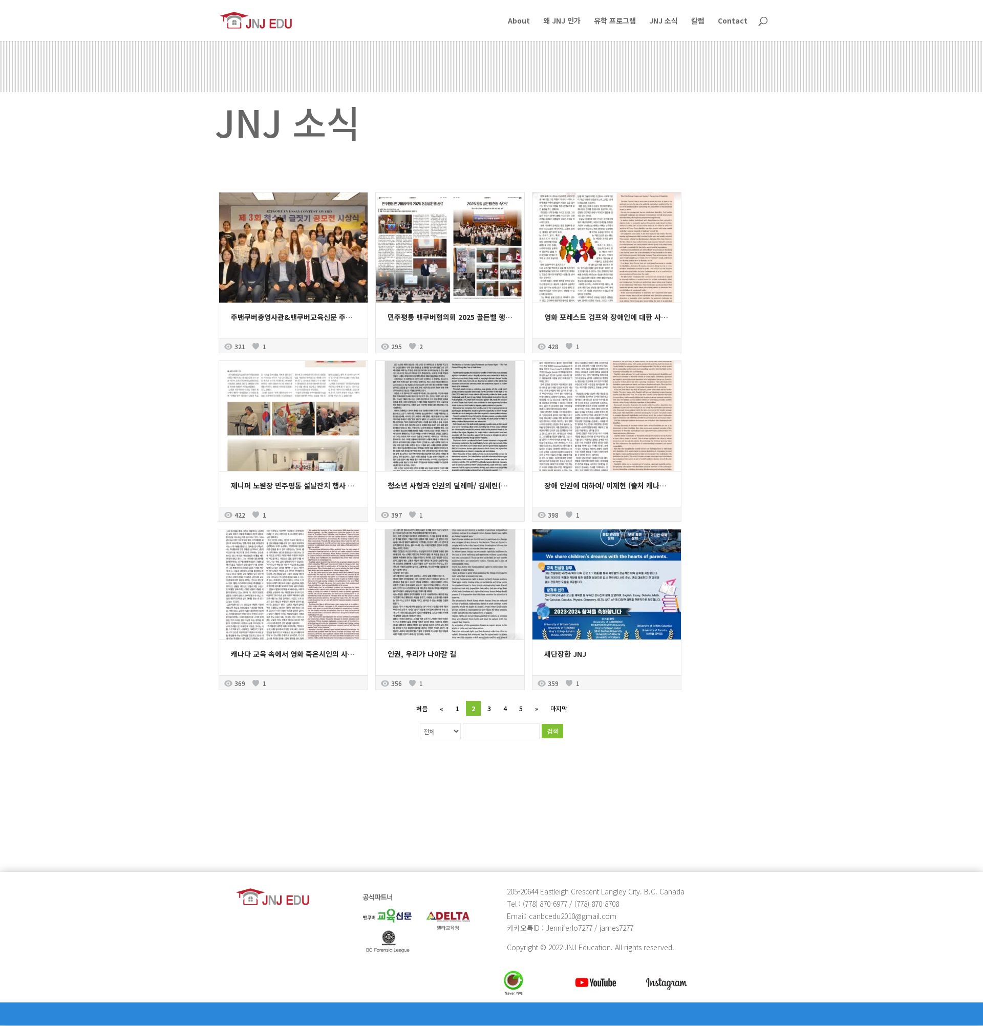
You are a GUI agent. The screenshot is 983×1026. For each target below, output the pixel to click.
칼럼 (697, 21)
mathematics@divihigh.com (267, 823)
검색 (552, 730)
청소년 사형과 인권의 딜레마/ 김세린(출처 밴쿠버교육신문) (476, 485)
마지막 (558, 708)
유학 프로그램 (615, 21)
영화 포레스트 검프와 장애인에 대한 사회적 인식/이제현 (628, 317)
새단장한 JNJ (565, 654)
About (519, 21)
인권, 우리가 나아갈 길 (422, 654)
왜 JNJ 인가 (562, 21)
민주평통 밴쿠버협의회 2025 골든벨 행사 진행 (457, 317)
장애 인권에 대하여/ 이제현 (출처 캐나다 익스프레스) (624, 485)
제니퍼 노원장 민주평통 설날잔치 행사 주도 (296, 485)
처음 (422, 708)
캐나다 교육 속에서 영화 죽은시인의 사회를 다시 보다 (311, 654)
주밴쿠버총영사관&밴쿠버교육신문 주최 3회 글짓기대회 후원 (323, 317)
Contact (732, 21)
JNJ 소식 (663, 21)
